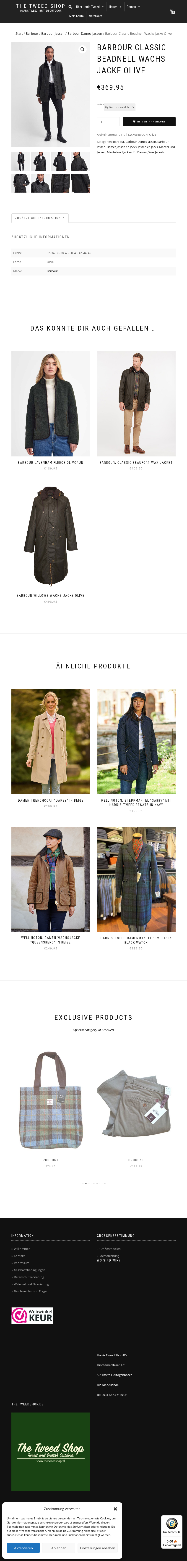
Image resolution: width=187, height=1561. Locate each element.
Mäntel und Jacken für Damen (127, 152)
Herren (113, 7)
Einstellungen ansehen (97, 1548)
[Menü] (179, 1518)
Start (19, 33)
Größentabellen (110, 1249)
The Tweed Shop (41, 6)
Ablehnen (58, 1548)
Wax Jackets (156, 152)
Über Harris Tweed (88, 7)
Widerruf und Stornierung (31, 1284)
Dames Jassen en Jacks (122, 147)
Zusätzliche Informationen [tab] (40, 218)
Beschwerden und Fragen (31, 1291)
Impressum (21, 1263)
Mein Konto (76, 16)
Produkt (51, 1160)
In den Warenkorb (151, 121)
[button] (115, 1509)
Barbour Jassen (53, 33)
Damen (131, 7)
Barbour (32, 33)
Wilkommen (22, 1249)
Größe (100, 104)
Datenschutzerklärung (29, 1277)
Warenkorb (95, 16)
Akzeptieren (23, 1548)
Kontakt (19, 1256)
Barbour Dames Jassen (85, 33)
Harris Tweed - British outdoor (40, 10)
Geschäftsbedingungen (29, 1270)
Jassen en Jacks (148, 147)
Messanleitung (109, 1256)
